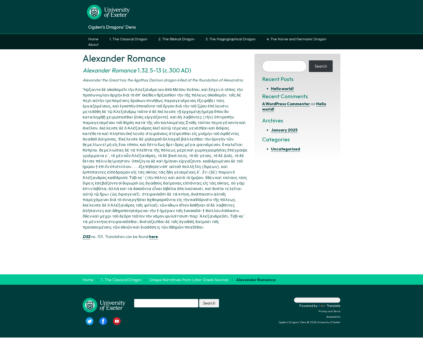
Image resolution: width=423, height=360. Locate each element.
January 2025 (284, 130)
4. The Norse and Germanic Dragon (296, 39)
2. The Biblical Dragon (176, 39)
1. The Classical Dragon (128, 39)
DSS (86, 236)
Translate (333, 305)
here (153, 236)
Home (93, 39)
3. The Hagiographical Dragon (231, 39)
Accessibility (333, 316)
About (93, 44)
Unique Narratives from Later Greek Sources (188, 279)
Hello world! (282, 88)
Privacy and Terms (329, 311)
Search (321, 66)
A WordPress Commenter (286, 103)
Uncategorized (285, 148)
